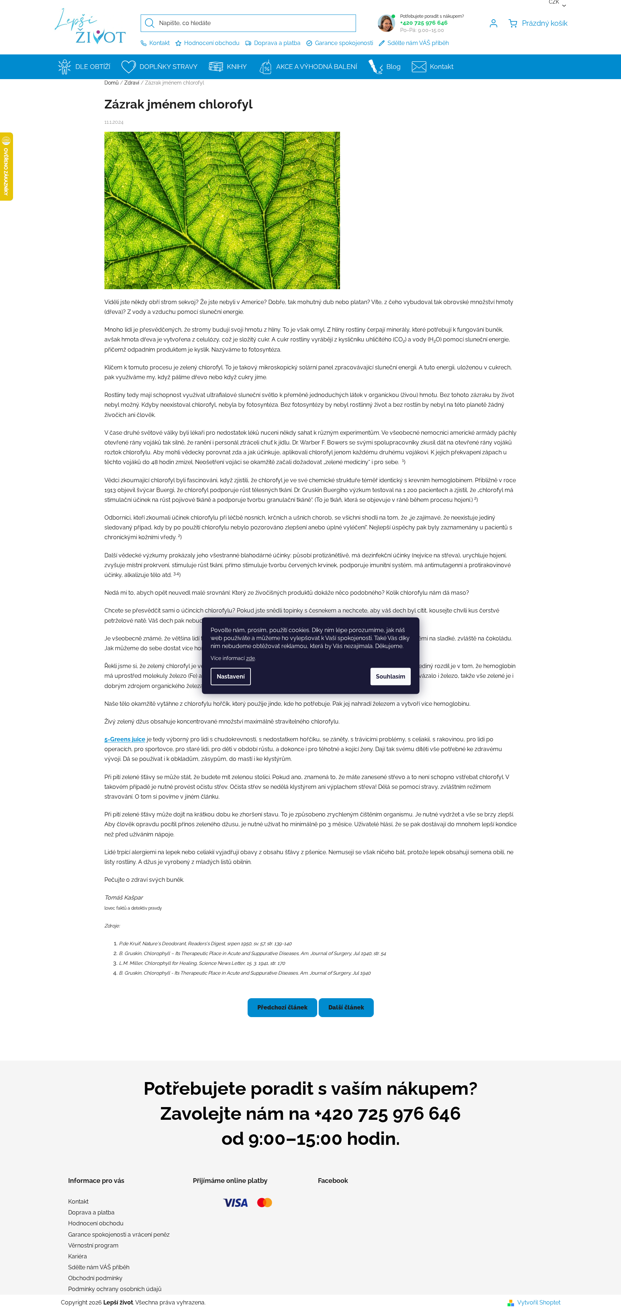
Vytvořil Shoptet (538, 1302)
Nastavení (231, 676)
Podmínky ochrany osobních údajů (115, 1289)
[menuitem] (86, 66)
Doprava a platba (277, 43)
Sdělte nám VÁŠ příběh (418, 43)
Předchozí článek (282, 1007)
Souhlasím (390, 676)
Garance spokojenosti (344, 43)
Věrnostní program (93, 1245)
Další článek (346, 1007)
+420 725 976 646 (424, 22)
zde (250, 658)
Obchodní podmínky (95, 1278)
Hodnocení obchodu (212, 43)
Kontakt (159, 43)
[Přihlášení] (495, 23)
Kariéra (77, 1256)
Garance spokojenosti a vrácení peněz (119, 1234)
